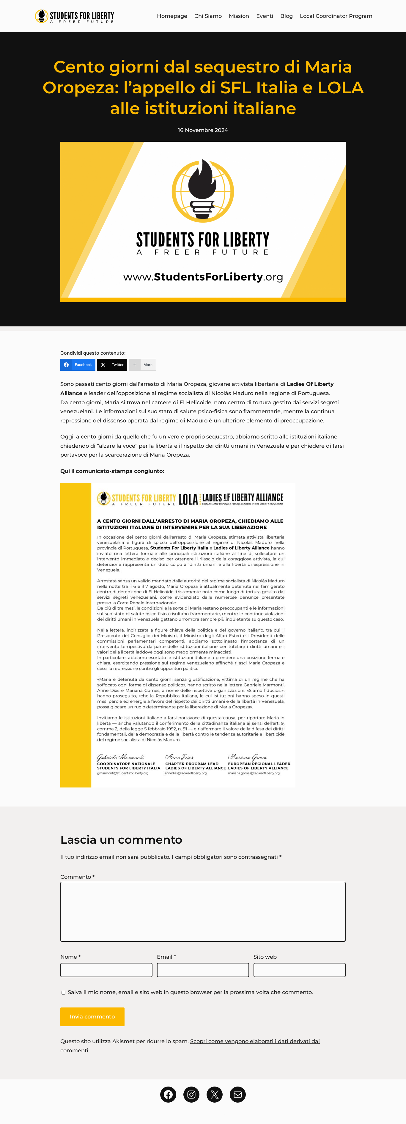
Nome (70, 957)
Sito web (265, 957)
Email (166, 957)
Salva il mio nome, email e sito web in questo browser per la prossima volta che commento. (190, 992)
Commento (77, 877)
